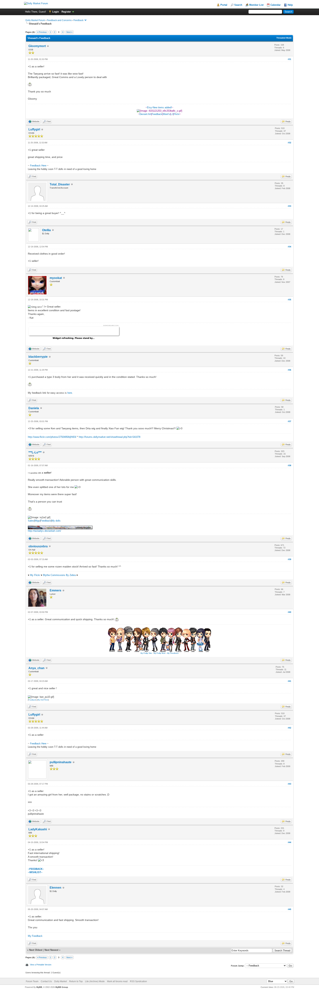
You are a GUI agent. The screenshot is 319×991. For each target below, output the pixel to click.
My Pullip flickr (159, 653)
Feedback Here (38, 165)
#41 (289, 681)
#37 (289, 421)
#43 (289, 784)
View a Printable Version (40, 965)
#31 (289, 59)
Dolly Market (60, 981)
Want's (166, 114)
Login (55, 11)
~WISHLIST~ (35, 872)
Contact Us (46, 981)
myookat (56, 277)
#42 (289, 728)
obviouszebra (38, 546)
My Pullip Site (146, 653)
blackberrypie (38, 356)
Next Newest (51, 950)
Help (290, 5)
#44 (289, 842)
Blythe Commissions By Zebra (59, 575)
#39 (289, 559)
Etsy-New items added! (159, 107)
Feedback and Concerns (59, 20)
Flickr (177, 114)
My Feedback (173, 653)
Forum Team (32, 981)
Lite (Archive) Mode (95, 981)
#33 (289, 206)
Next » (69, 32)
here (69, 392)
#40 (289, 612)
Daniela (33, 408)
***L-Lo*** (35, 452)
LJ (172, 114)
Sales (31, 520)
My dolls (56, 520)
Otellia (46, 230)
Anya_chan (36, 668)
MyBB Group (61, 987)
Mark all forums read (117, 981)
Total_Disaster (60, 184)
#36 (289, 370)
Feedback (78, 20)
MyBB (39, 987)
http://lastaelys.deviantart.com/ (44, 530)
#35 (289, 299)
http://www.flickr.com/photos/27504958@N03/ (52, 437)
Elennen (55, 887)
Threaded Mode (283, 38)
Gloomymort (37, 46)
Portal (223, 5)
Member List (256, 5)
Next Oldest (35, 950)
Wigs (37, 520)
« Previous (42, 32)
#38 (289, 465)
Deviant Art (145, 114)
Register (66, 11)
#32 (289, 142)
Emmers (55, 590)
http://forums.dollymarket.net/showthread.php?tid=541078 (109, 437)
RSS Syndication (138, 981)
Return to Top (76, 981)
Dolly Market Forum (35, 20)
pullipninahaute (60, 762)
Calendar (275, 5)
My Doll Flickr (43, 700)
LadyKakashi (37, 829)
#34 (289, 247)
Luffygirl (34, 129)
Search (238, 5)
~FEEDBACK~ (36, 869)
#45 (289, 909)
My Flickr (35, 575)
